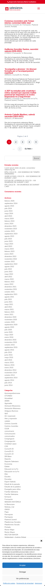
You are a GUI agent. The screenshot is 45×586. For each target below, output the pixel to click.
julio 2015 (8, 352)
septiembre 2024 (11, 203)
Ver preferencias (22, 578)
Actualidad (8, 398)
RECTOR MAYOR (11, 535)
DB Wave (8, 456)
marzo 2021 (9, 309)
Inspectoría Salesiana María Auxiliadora (22, 2)
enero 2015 (9, 367)
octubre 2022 (10, 261)
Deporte (8, 459)
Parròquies (9, 517)
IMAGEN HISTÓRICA (13, 502)
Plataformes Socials (12, 525)
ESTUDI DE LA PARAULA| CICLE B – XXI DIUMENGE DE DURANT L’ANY (20, 181)
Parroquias (9, 514)
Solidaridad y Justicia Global (15, 537)
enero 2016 (9, 337)
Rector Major (9, 530)
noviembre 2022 (11, 259)
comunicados (10, 436)
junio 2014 (8, 385)
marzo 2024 (9, 218)
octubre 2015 (10, 345)
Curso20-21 (17, 75)
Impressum (38, 583)
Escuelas (8, 479)
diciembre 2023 (10, 226)
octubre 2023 (10, 231)
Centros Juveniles (11, 426)
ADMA (7, 401)
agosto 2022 (9, 266)
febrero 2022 (9, 282)
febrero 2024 (9, 221)
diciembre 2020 (10, 317)
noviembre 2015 (11, 342)
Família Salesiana (11, 494)
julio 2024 (8, 208)
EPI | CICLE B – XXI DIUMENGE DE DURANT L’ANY (22, 185)
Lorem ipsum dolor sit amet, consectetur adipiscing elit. (20, 169)
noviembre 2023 (11, 229)
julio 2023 (8, 239)
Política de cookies (9, 583)
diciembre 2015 (10, 340)
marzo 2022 (9, 279)
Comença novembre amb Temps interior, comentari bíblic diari (19, 22)
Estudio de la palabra (13, 487)
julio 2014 (8, 383)
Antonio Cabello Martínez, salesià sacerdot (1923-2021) (20, 115)
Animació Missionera (12, 406)
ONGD (7, 509)
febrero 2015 (9, 365)
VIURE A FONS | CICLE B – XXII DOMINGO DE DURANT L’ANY (23, 177)
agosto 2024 (9, 206)
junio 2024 (8, 211)
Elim (6, 474)
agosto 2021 (9, 297)
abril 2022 (8, 277)
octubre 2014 (10, 375)
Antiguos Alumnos (11, 411)
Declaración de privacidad (25, 583)
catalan (7, 421)
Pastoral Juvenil (11, 100)
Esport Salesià (10, 482)
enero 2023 (9, 254)
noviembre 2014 (11, 373)
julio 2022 (8, 269)
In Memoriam (27, 53)
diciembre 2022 (10, 256)
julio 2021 (8, 299)
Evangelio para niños (13, 489)
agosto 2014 (9, 380)
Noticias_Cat (9, 507)
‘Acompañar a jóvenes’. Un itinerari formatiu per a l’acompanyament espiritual (20, 71)
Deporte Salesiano (12, 461)
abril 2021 (8, 307)
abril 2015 (8, 360)
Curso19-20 (9, 449)
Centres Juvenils (11, 423)
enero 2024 (9, 224)
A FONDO (8, 396)
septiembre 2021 (11, 294)
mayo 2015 (9, 357)
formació (8, 497)
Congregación (10, 441)
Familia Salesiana (11, 492)
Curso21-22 (17, 25)
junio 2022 (8, 271)
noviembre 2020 (11, 319)
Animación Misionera (12, 408)
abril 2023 (8, 246)
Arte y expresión (11, 418)
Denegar (22, 572)
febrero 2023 (9, 251)
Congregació (9, 439)
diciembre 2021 (10, 287)
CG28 (7, 429)
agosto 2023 (9, 236)
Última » (28, 149)
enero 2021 (9, 314)
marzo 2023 (9, 249)
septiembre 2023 (11, 234)
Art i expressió (10, 416)
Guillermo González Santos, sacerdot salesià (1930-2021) (21, 50)
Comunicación (10, 434)
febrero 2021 (9, 312)
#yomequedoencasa (12, 393)
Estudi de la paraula (12, 484)
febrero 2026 (9, 201)
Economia (8, 464)
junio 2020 (8, 332)
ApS (6, 413)
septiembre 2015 (11, 347)
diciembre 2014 (10, 370)
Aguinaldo (8, 403)
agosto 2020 (9, 327)
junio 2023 (8, 241)
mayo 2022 (9, 274)
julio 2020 (8, 330)
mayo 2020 (9, 335)
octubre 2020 (10, 322)
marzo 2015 (9, 362)
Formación (27, 25)
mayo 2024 (9, 213)
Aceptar (22, 565)
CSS (6, 446)
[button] (41, 541)
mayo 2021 (9, 304)
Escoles (7, 477)
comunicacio (9, 431)
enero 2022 (9, 284)
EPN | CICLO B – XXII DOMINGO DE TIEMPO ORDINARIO (22, 173)
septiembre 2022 (11, 264)
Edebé (7, 466)
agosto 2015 (9, 350)
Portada (14, 26)
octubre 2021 (10, 292)
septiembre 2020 (11, 325)
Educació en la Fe (11, 469)
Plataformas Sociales (13, 522)
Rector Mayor (10, 532)
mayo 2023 (9, 244)
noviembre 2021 (11, 289)
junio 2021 (8, 302)
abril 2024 (8, 216)
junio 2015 (8, 355)
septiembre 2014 (11, 378)
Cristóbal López (10, 444)
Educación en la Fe (30, 98)
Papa (7, 512)
